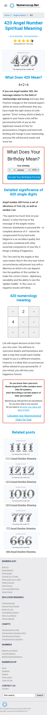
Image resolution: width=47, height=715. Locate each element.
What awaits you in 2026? (11, 580)
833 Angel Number (30, 36)
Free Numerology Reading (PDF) (14, 633)
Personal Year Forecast (10, 606)
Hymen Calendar (8, 619)
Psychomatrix (7, 573)
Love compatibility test (10, 589)
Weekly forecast (8, 583)
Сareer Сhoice (7, 592)
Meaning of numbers (10, 651)
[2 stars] (19, 41)
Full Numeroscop (8, 603)
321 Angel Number (16, 36)
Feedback (6, 671)
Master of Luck (7, 609)
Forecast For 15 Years (10, 576)
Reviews (5, 674)
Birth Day (5, 567)
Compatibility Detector (10, 613)
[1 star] (15, 41)
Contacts (5, 689)
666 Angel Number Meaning (21, 551)
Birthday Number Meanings (12, 657)
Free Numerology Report (11, 636)
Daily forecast (7, 586)
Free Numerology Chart (10, 630)
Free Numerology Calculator (12, 639)
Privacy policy (7, 677)
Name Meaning (7, 570)
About (4, 668)
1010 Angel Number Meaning (20, 505)
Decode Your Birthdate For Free (24, 177)
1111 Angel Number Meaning (20, 458)
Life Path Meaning (8, 654)
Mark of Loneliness (9, 616)
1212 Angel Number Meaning (20, 481)
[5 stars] (32, 41)
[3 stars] (23, 41)
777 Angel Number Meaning (21, 528)
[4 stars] (28, 41)
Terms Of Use (7, 680)
